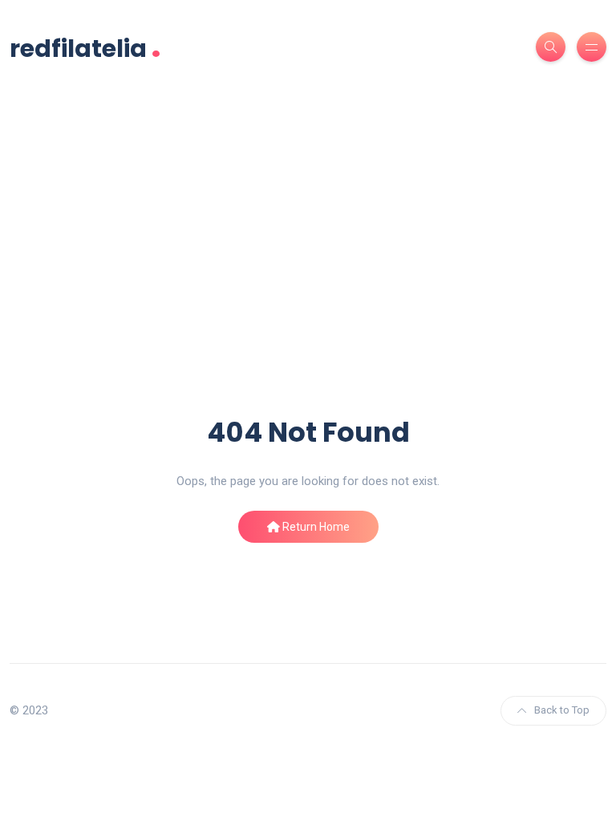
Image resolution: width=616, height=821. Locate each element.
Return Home (315, 526)
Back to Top (562, 710)
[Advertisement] (308, 294)
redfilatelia (85, 47)
